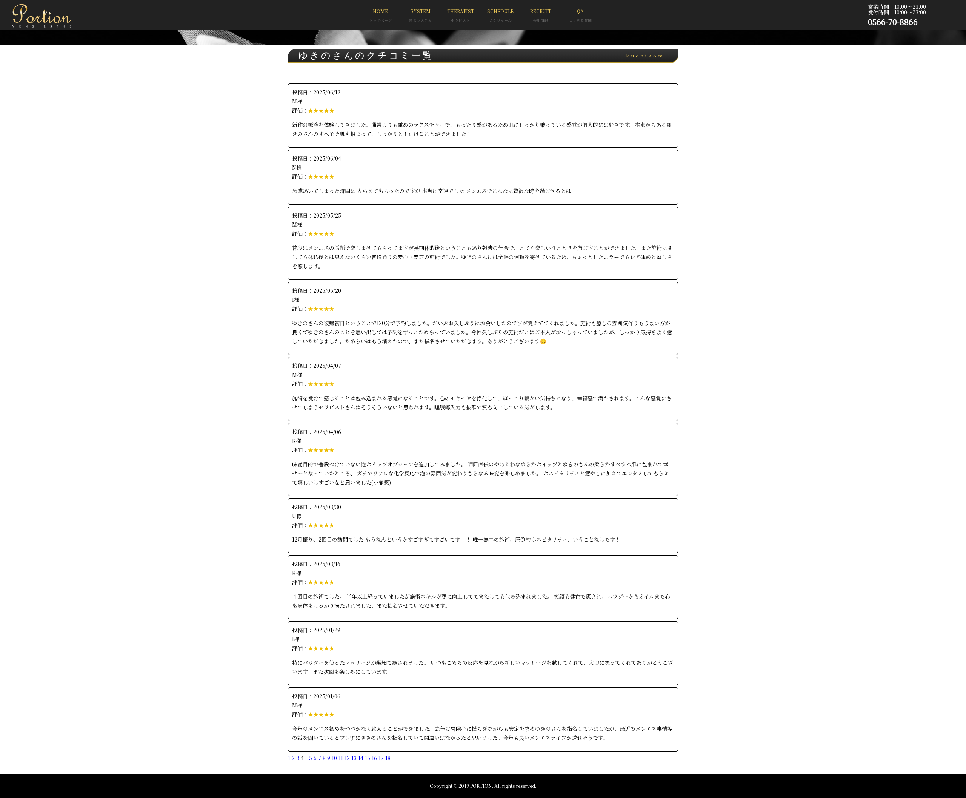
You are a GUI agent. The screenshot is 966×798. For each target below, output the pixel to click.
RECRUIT (540, 15)
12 (347, 758)
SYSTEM (420, 15)
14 (360, 758)
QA (580, 15)
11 (340, 758)
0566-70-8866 (893, 21)
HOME (380, 15)
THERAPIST (460, 15)
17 (381, 758)
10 (334, 758)
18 (388, 758)
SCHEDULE (500, 15)
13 (354, 758)
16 (374, 758)
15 (367, 758)
